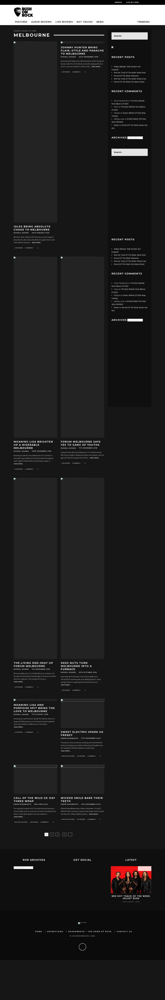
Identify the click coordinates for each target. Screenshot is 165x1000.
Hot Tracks (85, 22)
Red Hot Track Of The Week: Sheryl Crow (130, 79)
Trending (143, 22)
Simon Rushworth (69, 738)
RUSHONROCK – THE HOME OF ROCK (90, 931)
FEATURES (21, 22)
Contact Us (124, 931)
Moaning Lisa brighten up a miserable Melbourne (33, 444)
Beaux (116, 125)
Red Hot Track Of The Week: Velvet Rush (130, 72)
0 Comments (29, 247)
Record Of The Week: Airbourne (126, 76)
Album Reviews (41, 22)
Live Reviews (64, 22)
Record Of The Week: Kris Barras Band (129, 82)
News (100, 22)
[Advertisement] (129, 197)
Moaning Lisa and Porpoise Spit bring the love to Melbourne (34, 708)
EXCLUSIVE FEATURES (68, 756)
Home (38, 931)
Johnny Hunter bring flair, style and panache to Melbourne (82, 50)
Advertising (55, 931)
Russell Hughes (21, 233)
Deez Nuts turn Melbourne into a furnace (76, 666)
